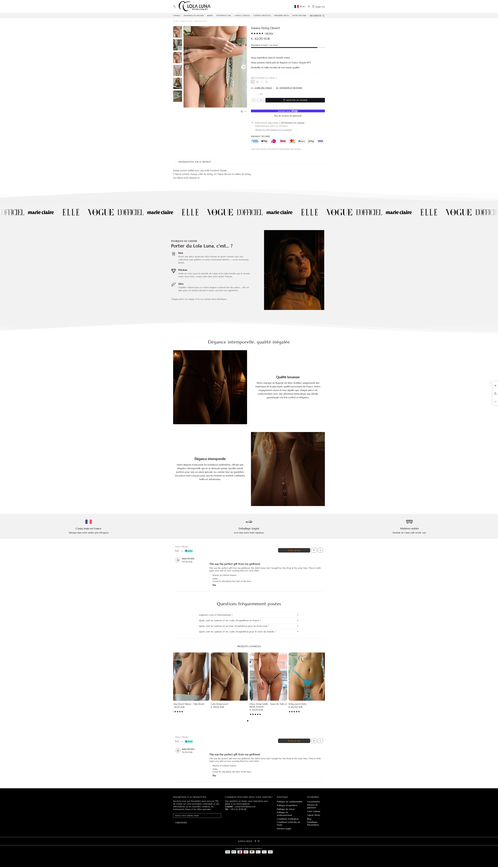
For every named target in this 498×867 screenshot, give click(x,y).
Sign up (249, 493)
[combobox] (249, 483)
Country (218, 476)
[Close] (285, 366)
